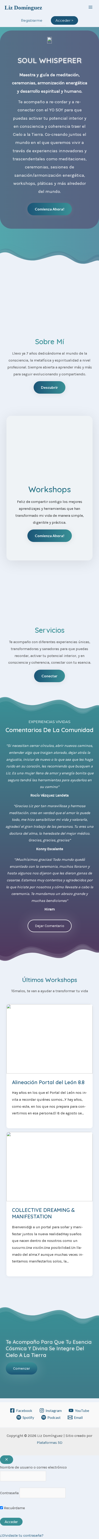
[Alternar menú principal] (90, 7)
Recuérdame (14, 1508)
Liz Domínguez (23, 7)
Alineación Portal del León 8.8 (48, 1082)
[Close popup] (6, 1459)
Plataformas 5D (49, 1442)
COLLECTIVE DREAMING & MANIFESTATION (43, 1213)
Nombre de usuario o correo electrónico (33, 1467)
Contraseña (9, 1493)
